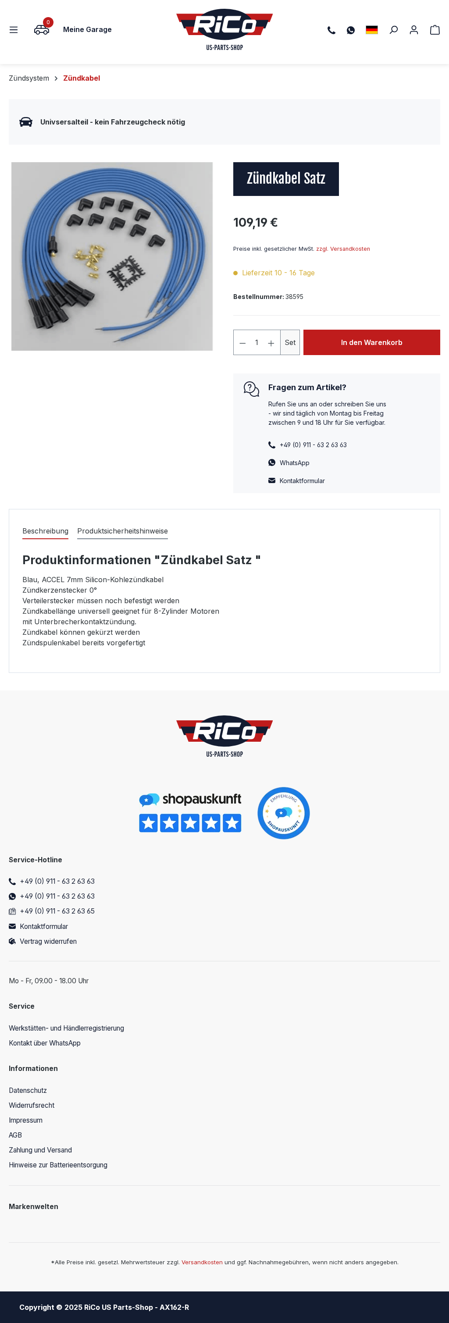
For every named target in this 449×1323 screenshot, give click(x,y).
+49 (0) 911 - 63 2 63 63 (57, 881)
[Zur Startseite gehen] (224, 29)
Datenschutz (28, 1090)
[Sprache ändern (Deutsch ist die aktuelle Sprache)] (371, 29)
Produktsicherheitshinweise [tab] (122, 530)
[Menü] (16, 29)
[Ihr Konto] (413, 29)
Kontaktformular (302, 480)
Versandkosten (202, 1262)
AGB (15, 1135)
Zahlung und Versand (40, 1150)
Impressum (26, 1120)
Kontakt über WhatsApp (45, 1043)
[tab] (45, 531)
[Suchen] (393, 29)
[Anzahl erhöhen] (271, 342)
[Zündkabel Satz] (112, 256)
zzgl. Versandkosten (343, 248)
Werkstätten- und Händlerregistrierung (66, 1028)
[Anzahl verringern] (242, 342)
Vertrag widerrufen (48, 941)
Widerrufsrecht (31, 1105)
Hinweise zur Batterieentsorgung (58, 1165)
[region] (112, 256)
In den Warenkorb (372, 342)
